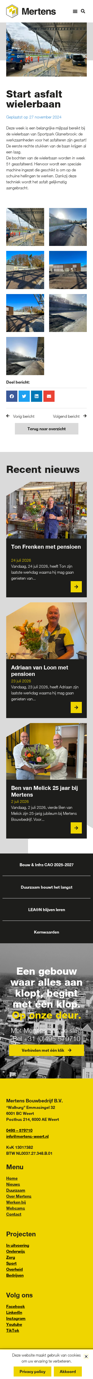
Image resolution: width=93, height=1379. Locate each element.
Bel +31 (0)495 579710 (46, 1039)
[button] (75, 11)
